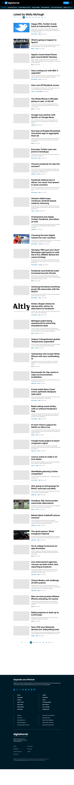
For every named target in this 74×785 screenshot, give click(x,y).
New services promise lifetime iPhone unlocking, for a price (45, 597)
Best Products (45, 704)
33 (39, 17)
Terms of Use (16, 754)
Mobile (32, 48)
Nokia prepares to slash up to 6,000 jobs (45, 613)
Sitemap (29, 751)
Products (41, 243)
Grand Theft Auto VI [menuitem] (12, 7)
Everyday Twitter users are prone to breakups (43, 150)
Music (32, 64)
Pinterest (28, 689)
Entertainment (39, 91)
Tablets (33, 91)
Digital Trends (9, 5)
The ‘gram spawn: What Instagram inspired (42, 532)
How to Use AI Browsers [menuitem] (56, 7)
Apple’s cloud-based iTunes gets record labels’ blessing (44, 55)
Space (44, 700)
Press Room (29, 748)
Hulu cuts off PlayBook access (45, 85)
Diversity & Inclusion (17, 751)
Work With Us (16, 748)
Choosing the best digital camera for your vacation (43, 236)
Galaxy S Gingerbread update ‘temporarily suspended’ (45, 340)
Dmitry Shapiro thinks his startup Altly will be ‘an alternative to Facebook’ (43, 306)
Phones (19, 695)
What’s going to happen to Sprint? (44, 41)
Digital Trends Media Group (21, 760)
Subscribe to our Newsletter (48, 715)
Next (45, 17)
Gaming (33, 434)
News (39, 34)
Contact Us (19, 717)
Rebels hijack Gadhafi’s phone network (45, 516)
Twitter (20, 689)
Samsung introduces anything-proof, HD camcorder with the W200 (45, 289)
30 (30, 17)
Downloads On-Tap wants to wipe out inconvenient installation (44, 375)
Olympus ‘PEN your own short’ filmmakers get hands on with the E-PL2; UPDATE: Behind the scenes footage (45, 254)
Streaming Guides (46, 702)
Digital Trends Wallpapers (48, 720)
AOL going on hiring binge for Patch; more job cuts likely (45, 487)
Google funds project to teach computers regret (45, 442)
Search (71, 3)
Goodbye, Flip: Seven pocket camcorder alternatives (44, 502)
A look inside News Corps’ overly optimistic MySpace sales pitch (43, 392)
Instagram (17, 689)
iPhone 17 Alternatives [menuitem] (69, 7)
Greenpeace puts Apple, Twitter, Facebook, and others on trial (45, 219)
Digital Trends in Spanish (47, 722)
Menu (2, 3)
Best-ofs (37, 509)
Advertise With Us (21, 720)
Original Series (45, 709)
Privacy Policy (30, 746)
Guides (37, 48)
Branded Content (46, 717)
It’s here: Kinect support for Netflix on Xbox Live (43, 426)
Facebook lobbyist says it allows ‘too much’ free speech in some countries (45, 182)
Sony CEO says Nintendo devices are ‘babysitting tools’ (45, 628)
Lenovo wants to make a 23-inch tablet (44, 458)
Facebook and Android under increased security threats (45, 272)
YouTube (23, 689)
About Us (19, 715)
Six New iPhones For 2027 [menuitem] (24, 7)
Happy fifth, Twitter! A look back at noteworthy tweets (44, 25)
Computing (33, 125)
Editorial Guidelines (21, 722)
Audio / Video (20, 702)
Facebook (14, 689)
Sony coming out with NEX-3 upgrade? (44, 72)
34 (42, 17)
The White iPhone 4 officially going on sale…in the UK (44, 100)
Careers (15, 746)
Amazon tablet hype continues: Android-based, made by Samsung (43, 201)
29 (27, 17)
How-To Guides (46, 707)
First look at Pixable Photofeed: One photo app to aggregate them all (45, 133)
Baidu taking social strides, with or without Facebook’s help (44, 409)
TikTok (26, 689)
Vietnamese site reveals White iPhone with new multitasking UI (45, 356)
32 (36, 17)
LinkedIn (31, 689)
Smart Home (20, 704)
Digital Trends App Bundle (48, 724)
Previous (15, 17)
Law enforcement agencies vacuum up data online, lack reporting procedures (44, 564)
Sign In (66, 3)
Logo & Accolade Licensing (23, 724)
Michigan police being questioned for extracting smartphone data (43, 323)
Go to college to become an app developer (44, 547)
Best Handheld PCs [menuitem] (45, 7)
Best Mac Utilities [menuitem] (36, 7)
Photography (34, 79)
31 (32, 17)
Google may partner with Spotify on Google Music (43, 116)
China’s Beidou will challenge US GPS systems (45, 581)
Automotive (20, 709)
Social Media (34, 34)
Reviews (40, 264)
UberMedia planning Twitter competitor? (44, 472)
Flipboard (34, 689)
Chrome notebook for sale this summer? (45, 165)
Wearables (45, 697)
